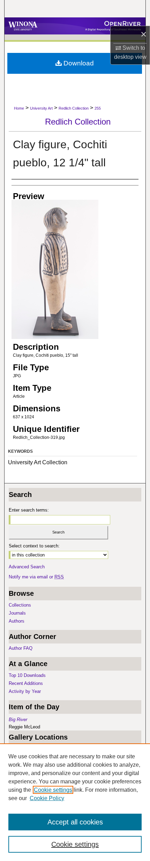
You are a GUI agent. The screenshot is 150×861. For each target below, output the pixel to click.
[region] (75, 802)
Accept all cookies (75, 822)
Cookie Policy (47, 798)
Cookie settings (53, 790)
